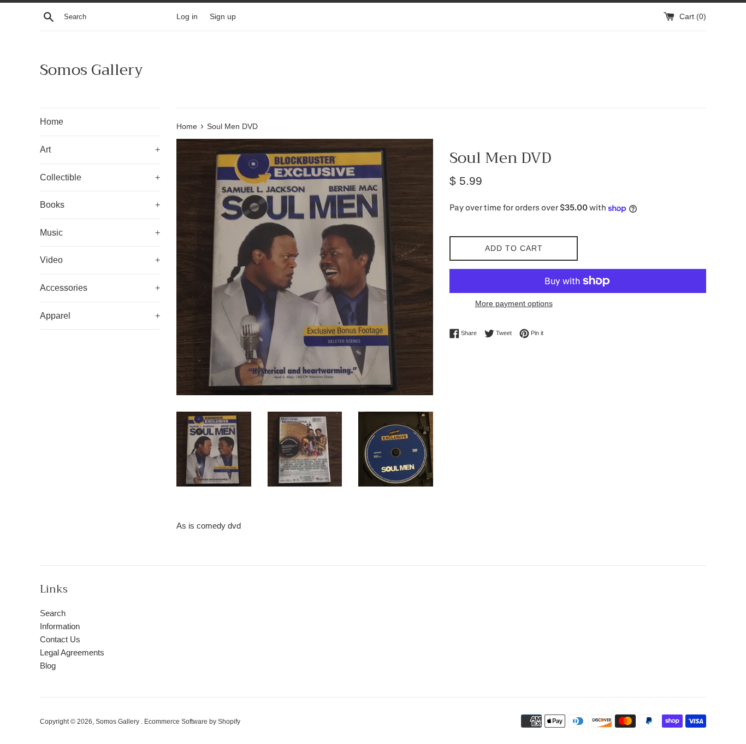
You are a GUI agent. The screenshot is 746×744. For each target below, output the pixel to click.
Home (51, 121)
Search (53, 613)
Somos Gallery (91, 69)
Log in (187, 17)
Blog (48, 665)
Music (100, 232)
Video (100, 260)
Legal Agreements (72, 652)
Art (100, 149)
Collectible (100, 177)
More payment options (514, 303)
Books (100, 204)
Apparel (100, 315)
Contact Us (60, 639)
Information (60, 626)
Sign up (223, 17)
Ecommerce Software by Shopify (192, 721)
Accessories (100, 287)
